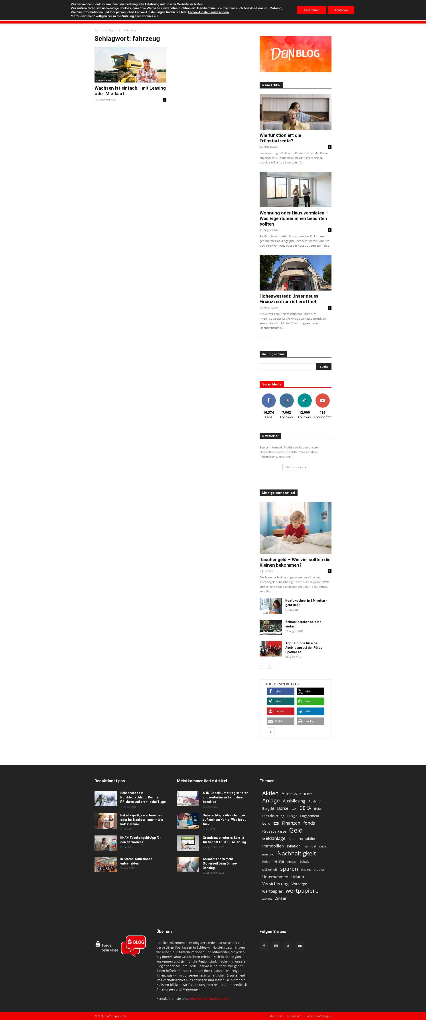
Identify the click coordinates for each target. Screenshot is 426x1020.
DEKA (305, 808)
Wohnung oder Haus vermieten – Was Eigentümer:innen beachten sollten (294, 218)
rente (278, 861)
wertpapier (272, 891)
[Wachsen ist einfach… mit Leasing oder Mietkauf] (130, 65)
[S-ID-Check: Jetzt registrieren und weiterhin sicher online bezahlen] (188, 798)
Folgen (287, 395)
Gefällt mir (268, 395)
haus (291, 839)
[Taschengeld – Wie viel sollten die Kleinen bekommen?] (295, 528)
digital (318, 809)
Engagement (309, 816)
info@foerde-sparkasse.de (208, 998)
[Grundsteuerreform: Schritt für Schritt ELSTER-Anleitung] (188, 843)
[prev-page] (262, 337)
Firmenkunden (103, 80)
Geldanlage (273, 838)
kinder (323, 846)
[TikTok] (288, 946)
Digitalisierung (273, 816)
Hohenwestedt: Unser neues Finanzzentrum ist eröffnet (289, 298)
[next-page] (269, 337)
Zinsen (281, 898)
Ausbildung (294, 800)
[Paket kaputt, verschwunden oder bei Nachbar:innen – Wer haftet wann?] (106, 821)
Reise (266, 861)
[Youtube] (300, 946)
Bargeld (268, 808)
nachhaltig (268, 854)
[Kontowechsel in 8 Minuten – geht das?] (271, 606)
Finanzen (291, 823)
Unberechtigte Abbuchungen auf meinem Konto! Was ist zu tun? (224, 820)
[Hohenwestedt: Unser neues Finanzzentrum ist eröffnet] (295, 273)
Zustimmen (311, 10)
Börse (282, 808)
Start (98, 30)
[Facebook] (264, 946)
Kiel (313, 846)
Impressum (294, 1016)
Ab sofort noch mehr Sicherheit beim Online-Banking (220, 863)
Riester (291, 862)
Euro (266, 823)
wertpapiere (302, 890)
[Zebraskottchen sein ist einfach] (271, 627)
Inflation (294, 846)
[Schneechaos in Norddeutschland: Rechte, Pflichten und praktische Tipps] (106, 798)
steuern (306, 870)
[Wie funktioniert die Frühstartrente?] (295, 112)
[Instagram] (276, 945)
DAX (294, 808)
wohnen (267, 898)
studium (320, 869)
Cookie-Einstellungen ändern (208, 12)
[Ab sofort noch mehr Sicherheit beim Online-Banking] (188, 864)
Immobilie (306, 838)
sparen (289, 868)
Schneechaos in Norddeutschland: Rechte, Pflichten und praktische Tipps (143, 797)
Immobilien (273, 845)
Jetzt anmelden (294, 467)
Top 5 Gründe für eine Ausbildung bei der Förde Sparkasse (303, 647)
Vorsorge (299, 883)
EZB (276, 823)
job (306, 846)
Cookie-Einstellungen (318, 1016)
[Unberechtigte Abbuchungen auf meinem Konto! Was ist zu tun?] (188, 821)
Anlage (271, 800)
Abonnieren (322, 395)
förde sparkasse (274, 831)
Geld (296, 830)
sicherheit (269, 869)
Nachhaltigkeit (296, 853)
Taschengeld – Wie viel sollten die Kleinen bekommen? (295, 562)
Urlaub (297, 876)
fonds (309, 823)
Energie (292, 816)
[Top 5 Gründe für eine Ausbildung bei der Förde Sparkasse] (271, 648)
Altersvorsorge (297, 793)
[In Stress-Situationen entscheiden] (106, 864)
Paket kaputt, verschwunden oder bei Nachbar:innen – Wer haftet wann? (142, 820)
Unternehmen (275, 876)
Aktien (270, 793)
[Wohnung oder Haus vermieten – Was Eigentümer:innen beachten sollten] (295, 189)
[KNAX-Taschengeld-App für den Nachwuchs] (106, 843)
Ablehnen (341, 10)
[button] (280, 691)
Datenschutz (275, 1016)
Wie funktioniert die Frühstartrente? (280, 138)
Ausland (314, 801)
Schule (305, 861)
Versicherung (275, 883)
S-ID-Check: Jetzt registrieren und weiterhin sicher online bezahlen (225, 797)
